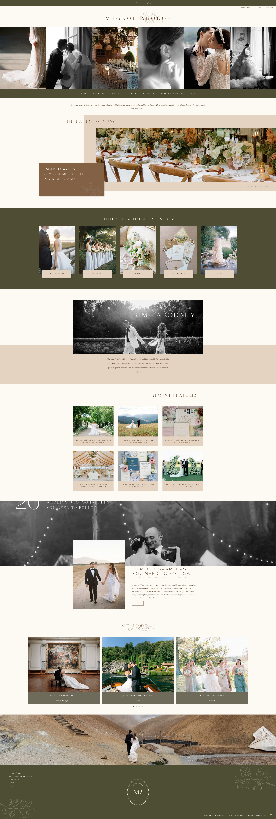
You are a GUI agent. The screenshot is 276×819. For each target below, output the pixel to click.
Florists (138, 274)
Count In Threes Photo (64, 695)
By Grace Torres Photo (259, 186)
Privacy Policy (219, 815)
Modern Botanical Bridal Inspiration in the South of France (93, 441)
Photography (56, 274)
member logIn (245, 7)
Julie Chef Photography (138, 695)
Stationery (178, 274)
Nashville (212, 701)
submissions (270, 7)
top (271, 814)
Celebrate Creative (261, 815)
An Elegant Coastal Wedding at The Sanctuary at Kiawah (182, 485)
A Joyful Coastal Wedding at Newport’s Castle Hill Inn (93, 485)
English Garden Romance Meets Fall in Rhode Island (64, 174)
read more (138, 603)
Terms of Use (207, 815)
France (138, 701)
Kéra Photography (212, 695)
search (260, 7)
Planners (97, 274)
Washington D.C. (67, 701)
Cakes (219, 274)
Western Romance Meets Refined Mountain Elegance (138, 441)
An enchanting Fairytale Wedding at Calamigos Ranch (182, 441)
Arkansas (57, 701)
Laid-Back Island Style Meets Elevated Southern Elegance (138, 485)
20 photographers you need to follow (162, 572)
